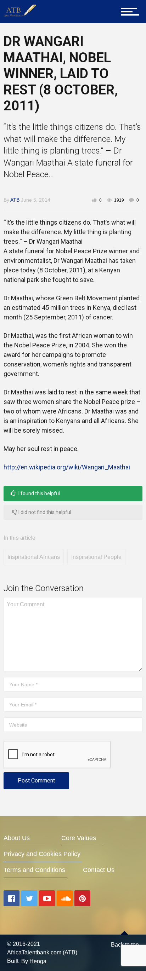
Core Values (78, 838)
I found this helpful (38, 493)
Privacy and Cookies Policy (42, 853)
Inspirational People (96, 557)
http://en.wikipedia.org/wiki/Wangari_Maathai (67, 467)
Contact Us (98, 869)
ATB (14, 200)
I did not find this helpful (44, 512)
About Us (17, 838)
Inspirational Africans (33, 557)
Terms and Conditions (34, 869)
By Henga (33, 961)
